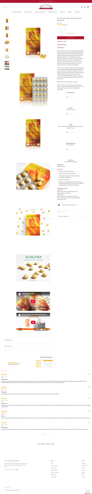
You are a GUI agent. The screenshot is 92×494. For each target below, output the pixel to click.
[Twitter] (63, 211)
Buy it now (70, 37)
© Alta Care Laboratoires (12, 490)
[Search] (85, 7)
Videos (83, 474)
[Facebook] (61, 211)
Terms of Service (54, 465)
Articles (83, 470)
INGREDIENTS (8, 340)
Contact (83, 477)
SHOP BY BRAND (16, 11)
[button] (60, 24)
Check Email (53, 474)
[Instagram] (11, 469)
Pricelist (83, 472)
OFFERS (70, 11)
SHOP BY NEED (28, 11)
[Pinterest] (65, 211)
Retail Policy (53, 477)
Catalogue (84, 463)
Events (83, 468)
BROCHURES (8, 346)
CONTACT (77, 11)
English (5, 6)
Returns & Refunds (55, 472)
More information (63, 216)
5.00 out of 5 (18, 363)
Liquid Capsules (40, 11)
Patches (62, 11)
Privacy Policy (54, 468)
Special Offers (85, 465)
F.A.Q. (52, 463)
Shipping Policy (54, 470)
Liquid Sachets (52, 11)
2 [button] (45, 434)
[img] (4, 374)
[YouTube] (17, 469)
